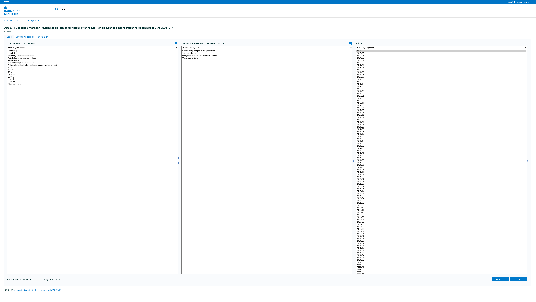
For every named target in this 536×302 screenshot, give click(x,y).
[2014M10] (441, 127)
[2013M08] (441, 160)
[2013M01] (441, 177)
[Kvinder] (92, 70)
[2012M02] (441, 203)
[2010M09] (441, 243)
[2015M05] (441, 110)
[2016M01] (441, 91)
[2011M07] (441, 220)
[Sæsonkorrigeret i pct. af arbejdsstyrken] (267, 51)
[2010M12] (441, 236)
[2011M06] (441, 222)
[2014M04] (441, 141)
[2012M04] (441, 198)
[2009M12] (441, 265)
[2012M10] (441, 184)
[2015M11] (441, 96)
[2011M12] (441, 208)
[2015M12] (441, 94)
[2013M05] (441, 167)
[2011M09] (441, 215)
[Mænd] (92, 67)
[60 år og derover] (92, 84)
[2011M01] (441, 234)
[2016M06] (441, 79)
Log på (510, 2)
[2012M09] (441, 186)
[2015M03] (441, 115)
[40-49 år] (92, 79)
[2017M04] (441, 56)
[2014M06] (441, 136)
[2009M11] (441, 267)
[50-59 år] (92, 82)
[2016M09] (441, 72)
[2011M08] (441, 217)
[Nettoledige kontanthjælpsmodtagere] (92, 58)
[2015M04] (441, 113)
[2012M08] (441, 189)
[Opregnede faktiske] (267, 58)
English (519, 2)
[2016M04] (441, 84)
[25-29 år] (92, 75)
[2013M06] (441, 165)
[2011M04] (441, 227)
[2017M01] (441, 63)
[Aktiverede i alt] (92, 60)
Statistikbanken (11, 20)
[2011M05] (441, 224)
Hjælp (526, 2)
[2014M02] (441, 146)
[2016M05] (441, 82)
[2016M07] (441, 77)
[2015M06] (441, 108)
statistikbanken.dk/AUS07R (47, 290)
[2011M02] (441, 231)
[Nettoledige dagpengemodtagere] (92, 56)
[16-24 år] (92, 72)
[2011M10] (441, 212)
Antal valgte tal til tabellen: (20, 279)
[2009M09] (441, 272)
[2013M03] (441, 172)
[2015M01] (441, 120)
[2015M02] (441, 117)
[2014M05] (441, 139)
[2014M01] (441, 148)
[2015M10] (441, 98)
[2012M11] (441, 182)
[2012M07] (441, 191)
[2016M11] (441, 67)
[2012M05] (441, 196)
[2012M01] (441, 205)
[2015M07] (441, 105)
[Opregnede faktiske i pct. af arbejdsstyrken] (267, 56)
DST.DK (6, 2)
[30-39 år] (92, 77)
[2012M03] (441, 201)
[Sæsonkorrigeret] (267, 53)
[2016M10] (441, 70)
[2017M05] (441, 53)
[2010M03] (441, 258)
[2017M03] (441, 58)
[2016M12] (441, 65)
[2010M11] (441, 239)
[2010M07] (441, 248)
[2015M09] (441, 101)
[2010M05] (441, 253)
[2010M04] (441, 255)
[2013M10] (441, 155)
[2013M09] (441, 158)
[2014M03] (441, 143)
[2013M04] (441, 170)
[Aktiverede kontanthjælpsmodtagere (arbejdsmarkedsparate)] (92, 65)
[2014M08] (441, 132)
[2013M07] (441, 162)
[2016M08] (441, 75)
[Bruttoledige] (92, 51)
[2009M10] (441, 269)
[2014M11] (441, 124)
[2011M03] (441, 229)
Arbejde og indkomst (32, 20)
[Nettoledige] (92, 53)
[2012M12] (441, 179)
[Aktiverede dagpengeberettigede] (92, 63)
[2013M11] (441, 153)
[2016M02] (441, 89)
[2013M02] (441, 174)
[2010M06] (441, 250)
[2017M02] (441, 60)
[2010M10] (441, 241)
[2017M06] (441, 51)
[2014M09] (441, 129)
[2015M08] (441, 103)
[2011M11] (441, 210)
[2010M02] (441, 260)
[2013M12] (441, 151)
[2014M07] (441, 134)
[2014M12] (441, 122)
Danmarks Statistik (22, 290)
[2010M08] (441, 246)
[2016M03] (441, 86)
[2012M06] (441, 193)
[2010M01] (441, 262)
